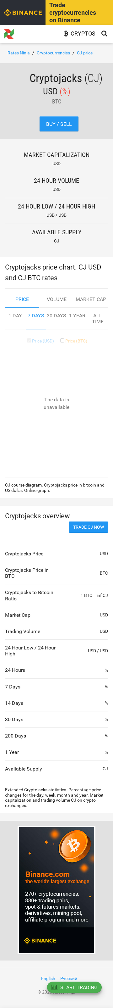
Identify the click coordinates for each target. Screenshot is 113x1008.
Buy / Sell (59, 124)
